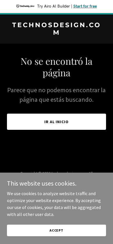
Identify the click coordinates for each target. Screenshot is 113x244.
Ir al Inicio (56, 121)
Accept (56, 230)
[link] (56, 33)
